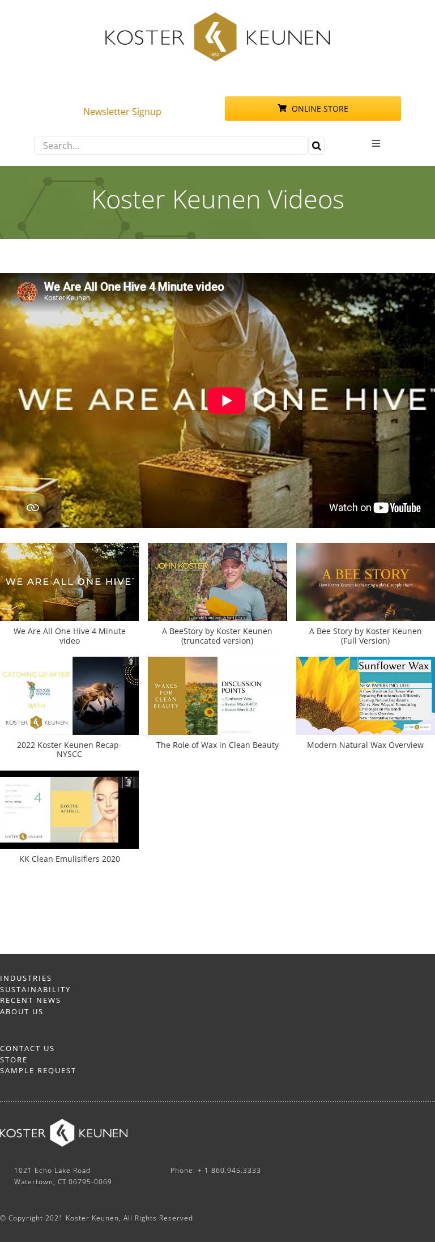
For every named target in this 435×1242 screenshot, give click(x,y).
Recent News (30, 1000)
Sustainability (35, 989)
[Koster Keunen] (217, 16)
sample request (38, 1070)
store (14, 1059)
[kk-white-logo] (63, 1123)
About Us (22, 1011)
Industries (26, 978)
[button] (217, 600)
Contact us (27, 1048)
